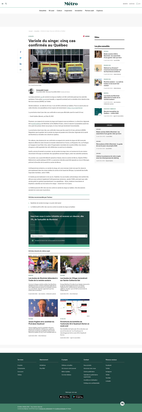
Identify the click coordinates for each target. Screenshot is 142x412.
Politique (62, 275)
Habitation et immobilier (110, 108)
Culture (59, 10)
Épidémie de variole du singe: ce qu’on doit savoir (46, 203)
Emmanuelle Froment (42, 90)
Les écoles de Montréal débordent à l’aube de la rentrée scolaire (43, 279)
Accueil (30, 31)
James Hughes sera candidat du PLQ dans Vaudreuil (41, 322)
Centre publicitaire (89, 371)
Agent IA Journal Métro (75, 338)
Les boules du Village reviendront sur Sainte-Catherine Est (73, 279)
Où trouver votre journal (69, 368)
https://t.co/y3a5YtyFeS (74, 108)
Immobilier (78, 10)
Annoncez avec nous (90, 368)
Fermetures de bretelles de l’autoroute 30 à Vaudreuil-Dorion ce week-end (74, 323)
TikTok (107, 375)
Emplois (20, 365)
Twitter (108, 368)
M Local (51, 10)
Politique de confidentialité (91, 383)
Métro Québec (66, 371)
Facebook (108, 365)
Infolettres (43, 365)
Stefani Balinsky (117, 74)
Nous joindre (87, 365)
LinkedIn (108, 381)
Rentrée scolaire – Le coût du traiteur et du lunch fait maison (113, 83)
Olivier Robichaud (74, 294)
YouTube (108, 378)
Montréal (31, 275)
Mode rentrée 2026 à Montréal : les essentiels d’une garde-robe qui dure (113, 55)
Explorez (100, 10)
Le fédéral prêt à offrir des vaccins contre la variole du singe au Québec (53, 207)
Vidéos (20, 375)
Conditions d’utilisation (90, 380)
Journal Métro (117, 60)
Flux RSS (42, 368)
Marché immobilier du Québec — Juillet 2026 (111, 112)
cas (41, 97)
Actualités (42, 10)
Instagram (109, 371)
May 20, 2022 (49, 116)
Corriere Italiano (66, 375)
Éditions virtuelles (67, 365)
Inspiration (68, 10)
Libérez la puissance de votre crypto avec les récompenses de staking (108, 157)
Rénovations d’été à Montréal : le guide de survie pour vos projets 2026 (109, 145)
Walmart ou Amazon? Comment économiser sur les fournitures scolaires (112, 69)
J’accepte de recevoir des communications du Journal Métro (49, 240)
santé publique (36, 124)
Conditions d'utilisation (60, 408)
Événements (21, 368)
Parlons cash (89, 10)
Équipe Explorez (109, 160)
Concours (20, 371)
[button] (2, 4)
